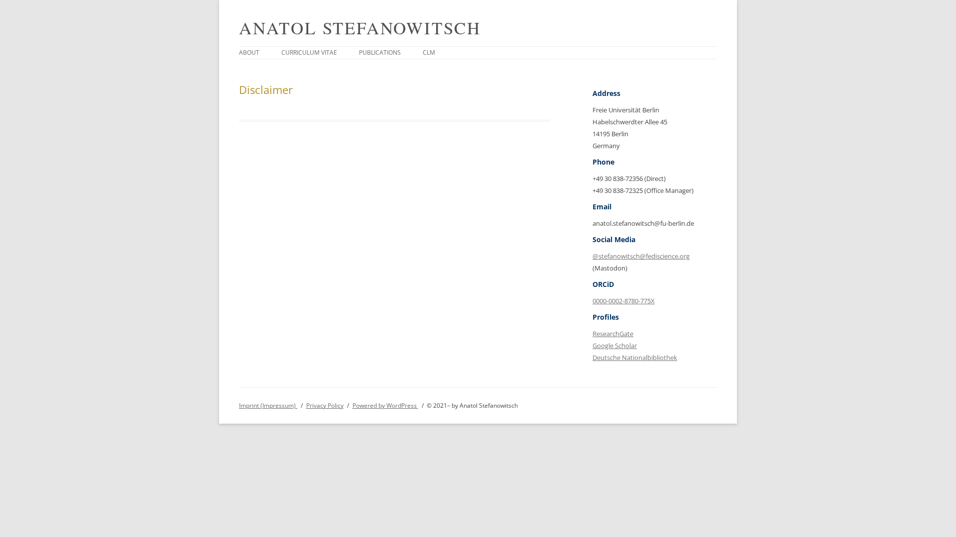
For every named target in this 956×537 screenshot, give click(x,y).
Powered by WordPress (385, 405)
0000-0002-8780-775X (624, 300)
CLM (429, 52)
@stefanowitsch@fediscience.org (641, 256)
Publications (380, 52)
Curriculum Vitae (309, 52)
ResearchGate (613, 333)
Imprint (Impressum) (268, 405)
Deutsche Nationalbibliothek (635, 357)
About (249, 52)
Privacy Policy (325, 405)
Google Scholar (615, 345)
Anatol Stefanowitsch (360, 27)
